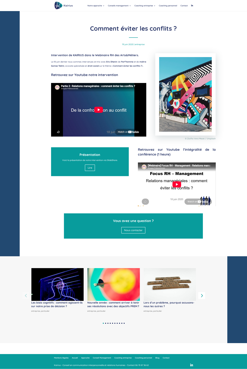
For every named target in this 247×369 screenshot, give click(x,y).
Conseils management (118, 6)
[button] (201, 295)
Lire (90, 167)
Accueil (75, 358)
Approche (85, 358)
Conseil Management (102, 358)
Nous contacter (133, 230)
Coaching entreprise (143, 6)
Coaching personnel (168, 6)
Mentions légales (61, 358)
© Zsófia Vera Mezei (195, 138)
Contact (184, 6)
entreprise (140, 44)
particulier (45, 311)
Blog (157, 358)
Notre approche (94, 6)
